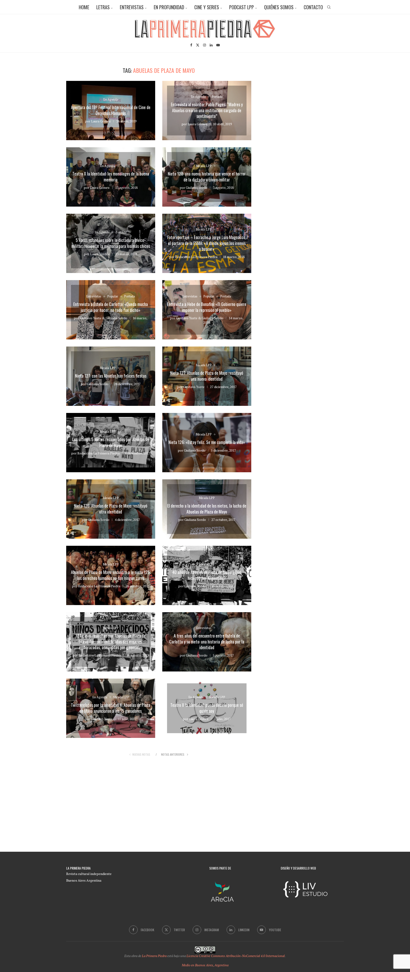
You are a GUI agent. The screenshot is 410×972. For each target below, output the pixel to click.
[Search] (328, 7)
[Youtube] (218, 45)
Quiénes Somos (279, 7)
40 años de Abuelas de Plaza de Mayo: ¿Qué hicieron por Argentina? (206, 575)
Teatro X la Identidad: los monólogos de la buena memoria (110, 176)
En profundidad (169, 7)
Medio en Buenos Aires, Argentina (205, 965)
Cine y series (206, 7)
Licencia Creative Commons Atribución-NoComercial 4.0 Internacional (235, 955)
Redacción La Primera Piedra (196, 257)
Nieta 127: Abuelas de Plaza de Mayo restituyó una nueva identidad (206, 376)
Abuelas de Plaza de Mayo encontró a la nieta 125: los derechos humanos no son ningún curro (110, 575)
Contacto (313, 7)
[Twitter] (197, 45)
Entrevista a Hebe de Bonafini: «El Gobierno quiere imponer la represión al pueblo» (206, 307)
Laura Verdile (100, 254)
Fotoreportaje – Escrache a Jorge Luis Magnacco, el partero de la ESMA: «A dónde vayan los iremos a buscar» (206, 243)
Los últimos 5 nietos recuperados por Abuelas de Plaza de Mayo (110, 442)
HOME (84, 7)
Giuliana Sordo (196, 187)
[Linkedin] (211, 45)
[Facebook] (191, 45)
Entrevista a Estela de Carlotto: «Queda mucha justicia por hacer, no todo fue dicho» (110, 307)
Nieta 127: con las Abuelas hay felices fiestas (110, 376)
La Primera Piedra (154, 955)
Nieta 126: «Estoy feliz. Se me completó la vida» (206, 442)
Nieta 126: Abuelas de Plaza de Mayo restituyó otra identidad (110, 508)
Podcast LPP (241, 7)
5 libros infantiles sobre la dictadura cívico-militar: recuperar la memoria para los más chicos (110, 243)
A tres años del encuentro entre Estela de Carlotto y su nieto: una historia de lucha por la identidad (206, 641)
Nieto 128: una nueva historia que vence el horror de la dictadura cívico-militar (207, 176)
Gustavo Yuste (90, 318)
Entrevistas (132, 7)
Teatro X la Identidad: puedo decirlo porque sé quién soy (206, 708)
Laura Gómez (101, 121)
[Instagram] (204, 45)
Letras (103, 7)
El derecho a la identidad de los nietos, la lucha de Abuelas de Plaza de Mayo (206, 508)
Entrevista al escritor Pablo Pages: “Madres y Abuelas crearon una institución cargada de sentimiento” (207, 110)
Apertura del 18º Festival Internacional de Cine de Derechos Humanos (110, 110)
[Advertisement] (303, 100)
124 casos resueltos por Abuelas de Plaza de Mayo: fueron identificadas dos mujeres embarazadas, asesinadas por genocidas (110, 641)
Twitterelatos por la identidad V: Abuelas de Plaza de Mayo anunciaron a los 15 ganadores (110, 708)
